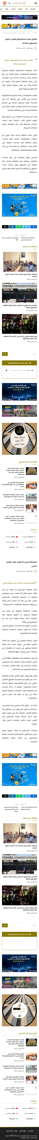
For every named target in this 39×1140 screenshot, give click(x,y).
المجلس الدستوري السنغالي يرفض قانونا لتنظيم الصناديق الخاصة (20, 306)
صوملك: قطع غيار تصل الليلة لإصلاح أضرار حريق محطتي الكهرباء (13, 506)
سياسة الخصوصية (25, 1137)
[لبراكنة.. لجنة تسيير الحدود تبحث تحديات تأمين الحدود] (19, 262)
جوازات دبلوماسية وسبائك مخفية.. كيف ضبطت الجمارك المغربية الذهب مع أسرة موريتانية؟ (15, 471)
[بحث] (9, 3)
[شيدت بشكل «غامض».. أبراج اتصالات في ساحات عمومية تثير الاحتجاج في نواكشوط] (31, 519)
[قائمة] (35, 3)
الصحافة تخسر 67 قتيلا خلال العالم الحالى (28, 238)
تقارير (6, 9)
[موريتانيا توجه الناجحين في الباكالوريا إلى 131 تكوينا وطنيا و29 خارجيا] (31, 485)
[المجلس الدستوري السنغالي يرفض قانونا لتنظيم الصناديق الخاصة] (19, 293)
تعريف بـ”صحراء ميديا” (12, 1131)
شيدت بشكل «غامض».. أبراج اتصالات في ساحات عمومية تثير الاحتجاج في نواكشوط (14, 518)
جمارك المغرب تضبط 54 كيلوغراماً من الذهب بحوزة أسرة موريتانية (13, 495)
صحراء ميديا (30, 48)
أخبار (26, 9)
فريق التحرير (23, 1131)
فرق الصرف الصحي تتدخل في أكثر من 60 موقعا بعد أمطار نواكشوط (20, 337)
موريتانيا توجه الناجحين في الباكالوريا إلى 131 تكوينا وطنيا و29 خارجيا (13, 484)
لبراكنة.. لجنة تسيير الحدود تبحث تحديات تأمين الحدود (21, 275)
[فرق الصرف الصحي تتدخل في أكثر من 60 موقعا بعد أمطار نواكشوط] (19, 324)
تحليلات (13, 9)
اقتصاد (20, 9)
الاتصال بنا (30, 1131)
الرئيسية (33, 9)
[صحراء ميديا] (19, 3)
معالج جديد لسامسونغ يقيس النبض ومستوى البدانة (11, 809)
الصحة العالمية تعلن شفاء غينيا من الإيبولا (29, 808)
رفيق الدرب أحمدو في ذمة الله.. (10, 238)
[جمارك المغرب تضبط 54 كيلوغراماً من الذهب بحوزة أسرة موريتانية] (31, 497)
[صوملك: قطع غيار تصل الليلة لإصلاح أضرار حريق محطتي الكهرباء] (31, 508)
